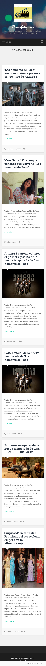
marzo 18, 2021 (12, 522)
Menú (8, 42)
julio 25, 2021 (11, 242)
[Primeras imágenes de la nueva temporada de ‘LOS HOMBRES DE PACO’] (23, 467)
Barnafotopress (23, 27)
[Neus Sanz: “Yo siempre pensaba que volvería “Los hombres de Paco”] (23, 188)
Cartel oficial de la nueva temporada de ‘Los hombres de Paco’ (21, 356)
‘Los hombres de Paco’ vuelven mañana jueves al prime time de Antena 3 (23, 73)
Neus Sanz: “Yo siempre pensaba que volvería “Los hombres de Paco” (22, 163)
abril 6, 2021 (11, 434)
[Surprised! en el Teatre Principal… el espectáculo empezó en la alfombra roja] (23, 568)
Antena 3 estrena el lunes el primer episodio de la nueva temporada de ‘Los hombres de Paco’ (22, 259)
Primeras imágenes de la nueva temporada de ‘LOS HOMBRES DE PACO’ (22, 448)
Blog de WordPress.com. (23, 658)
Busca (42, 42)
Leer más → (9, 139)
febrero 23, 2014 (13, 632)
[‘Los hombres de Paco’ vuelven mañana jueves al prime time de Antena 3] (23, 94)
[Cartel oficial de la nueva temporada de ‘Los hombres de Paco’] (23, 379)
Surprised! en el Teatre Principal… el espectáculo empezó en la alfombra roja (22, 538)
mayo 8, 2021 (11, 342)
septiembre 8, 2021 (14, 149)
